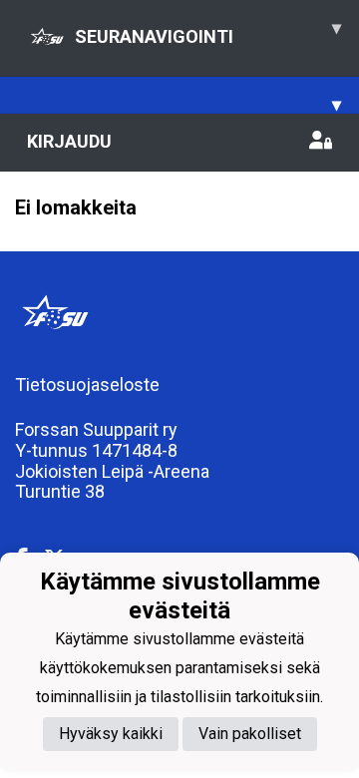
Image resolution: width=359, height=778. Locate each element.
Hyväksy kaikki (111, 733)
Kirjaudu (69, 141)
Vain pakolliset (249, 733)
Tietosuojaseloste (87, 384)
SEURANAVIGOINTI (208, 32)
